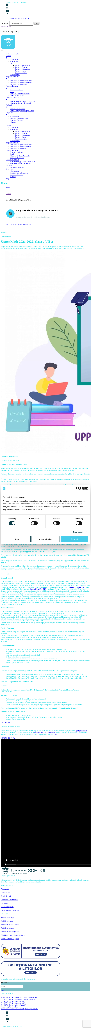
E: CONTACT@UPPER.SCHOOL (17, 18)
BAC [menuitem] (12, 92)
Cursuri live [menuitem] (14, 62)
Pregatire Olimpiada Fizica (19, 148)
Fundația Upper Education (19, 173)
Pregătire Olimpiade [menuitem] (12, 77)
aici (55, 734)
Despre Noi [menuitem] (9, 113)
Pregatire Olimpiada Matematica (21, 144)
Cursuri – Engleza (21, 139)
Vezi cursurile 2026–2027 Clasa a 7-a (18, 224)
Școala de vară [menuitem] (15, 75)
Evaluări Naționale (7, 907)
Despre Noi (9, 169)
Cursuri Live (5, 892)
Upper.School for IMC (38, 589)
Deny (17, 539)
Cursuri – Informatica (22, 135)
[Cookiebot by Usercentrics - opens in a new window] (78, 488)
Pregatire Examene (12, 150)
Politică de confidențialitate (10, 932)
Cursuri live (14, 129)
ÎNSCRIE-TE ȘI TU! (8, 723)
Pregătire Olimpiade (12, 143)
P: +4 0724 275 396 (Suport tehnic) (13, 1003)
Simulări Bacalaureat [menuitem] (17, 95)
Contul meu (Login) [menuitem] (12, 54)
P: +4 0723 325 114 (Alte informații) (13, 1005)
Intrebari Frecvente (16, 175)
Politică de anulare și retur (10, 924)
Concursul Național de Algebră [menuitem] (20, 103)
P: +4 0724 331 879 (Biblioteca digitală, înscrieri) (18, 999)
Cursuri (8, 126)
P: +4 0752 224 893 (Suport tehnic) (13, 1001)
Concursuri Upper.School (9, 900)
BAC (12, 154)
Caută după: (5, 23)
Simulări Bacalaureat (17, 158)
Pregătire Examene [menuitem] (12, 87)
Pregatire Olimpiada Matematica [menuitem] (21, 80)
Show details (78, 532)
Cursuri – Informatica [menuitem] (22, 69)
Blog (7, 179)
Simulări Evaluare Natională (20, 156)
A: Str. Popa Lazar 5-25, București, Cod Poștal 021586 (19, 1009)
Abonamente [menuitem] (14, 59)
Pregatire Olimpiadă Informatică (21, 146)
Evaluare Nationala (16, 152)
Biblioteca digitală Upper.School (45, 732)
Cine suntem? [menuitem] (14, 116)
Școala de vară (15, 141)
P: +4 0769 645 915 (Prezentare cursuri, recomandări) (19, 997)
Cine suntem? (14, 171)
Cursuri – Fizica (20, 137)
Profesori (9, 165)
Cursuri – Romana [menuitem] (21, 67)
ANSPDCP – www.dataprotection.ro (13, 935)
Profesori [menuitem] (9, 106)
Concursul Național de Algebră (20, 163)
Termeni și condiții (7, 917)
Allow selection (45, 539)
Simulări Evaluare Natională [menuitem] (20, 94)
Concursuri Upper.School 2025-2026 (22, 162)
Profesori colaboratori (17, 167)
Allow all (74, 539)
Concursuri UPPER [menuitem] (12, 98)
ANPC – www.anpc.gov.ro (10, 939)
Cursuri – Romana (21, 133)
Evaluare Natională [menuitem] (16, 90)
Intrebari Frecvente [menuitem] (16, 120)
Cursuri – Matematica (22, 131)
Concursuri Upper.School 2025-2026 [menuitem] (22, 101)
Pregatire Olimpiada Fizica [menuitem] (19, 84)
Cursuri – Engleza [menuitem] (21, 73)
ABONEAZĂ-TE (7, 26)
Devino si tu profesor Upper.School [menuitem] (22, 111)
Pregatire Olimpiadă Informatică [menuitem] (21, 82)
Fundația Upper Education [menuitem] (19, 118)
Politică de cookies (7, 928)
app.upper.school (81, 731)
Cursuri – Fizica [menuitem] (20, 71)
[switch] (34, 523)
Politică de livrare (7, 921)
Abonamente (14, 127)
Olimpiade (4, 903)
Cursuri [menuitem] (8, 57)
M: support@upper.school (9, 1007)
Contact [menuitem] (13, 122)
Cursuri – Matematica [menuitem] (22, 65)
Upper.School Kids (77, 587)
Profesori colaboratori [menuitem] (17, 109)
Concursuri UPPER (12, 160)
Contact (13, 177)
